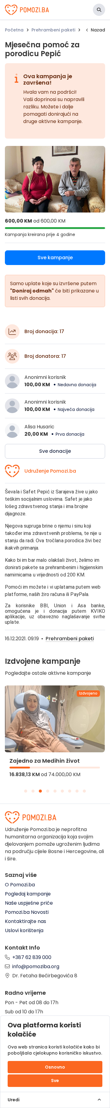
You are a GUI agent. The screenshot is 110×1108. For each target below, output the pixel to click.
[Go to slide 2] (33, 791)
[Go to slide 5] (55, 791)
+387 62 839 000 (31, 957)
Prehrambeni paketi (53, 30)
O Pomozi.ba (20, 884)
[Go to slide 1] (25, 791)
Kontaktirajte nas (25, 921)
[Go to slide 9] (84, 791)
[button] (99, 10)
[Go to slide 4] (47, 791)
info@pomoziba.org (35, 966)
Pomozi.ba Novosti (27, 912)
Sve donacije (55, 451)
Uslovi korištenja (24, 930)
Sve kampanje (55, 257)
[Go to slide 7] (69, 791)
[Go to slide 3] (40, 791)
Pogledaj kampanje (28, 893)
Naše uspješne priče (29, 902)
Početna (14, 30)
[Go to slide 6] (62, 791)
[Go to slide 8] (77, 791)
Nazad (98, 30)
